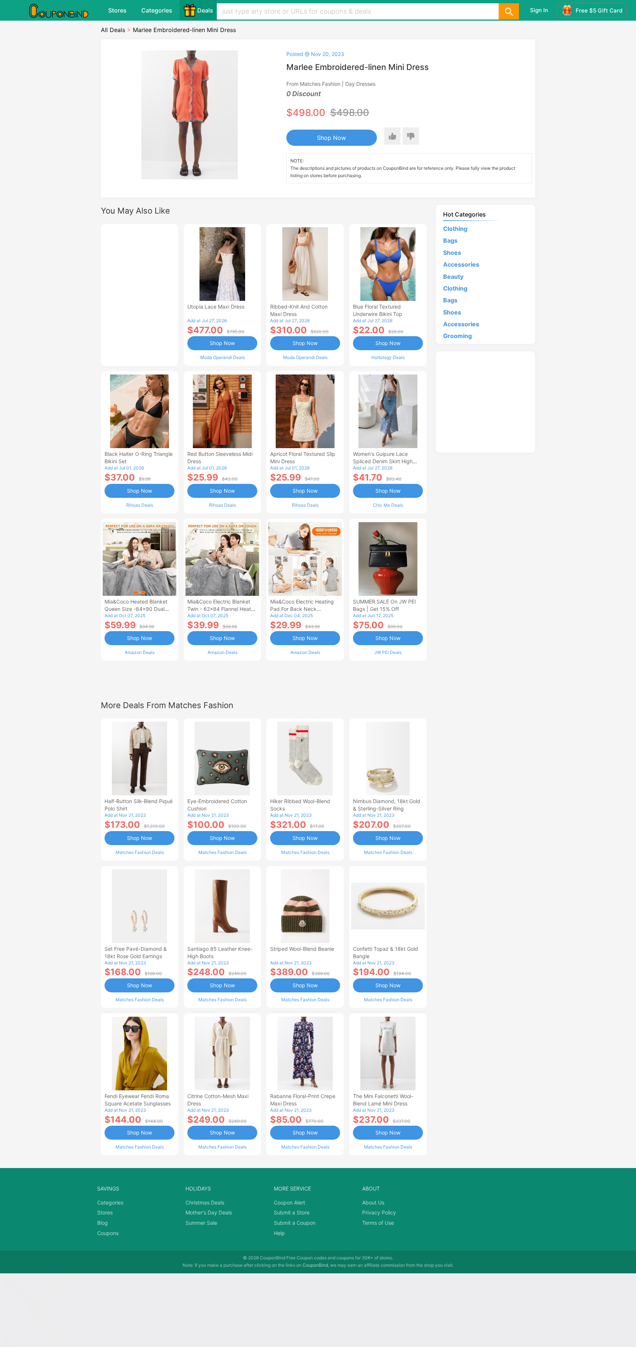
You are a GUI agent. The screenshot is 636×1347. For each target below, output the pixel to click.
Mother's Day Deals (209, 1212)
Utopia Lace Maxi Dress (215, 306)
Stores (117, 10)
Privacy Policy (379, 1212)
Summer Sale (201, 1223)
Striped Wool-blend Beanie (302, 949)
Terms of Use (378, 1223)
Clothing (455, 228)
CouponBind (315, 1265)
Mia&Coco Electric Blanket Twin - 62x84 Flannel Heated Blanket (222, 608)
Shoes (452, 252)
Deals (205, 10)
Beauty (453, 276)
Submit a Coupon (294, 1223)
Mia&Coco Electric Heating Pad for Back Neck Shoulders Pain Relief (302, 608)
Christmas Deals (205, 1202)
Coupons (108, 1233)
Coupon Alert (289, 1202)
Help (279, 1233)
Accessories (461, 264)
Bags (450, 240)
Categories (156, 10)
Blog (102, 1223)
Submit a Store (292, 1212)
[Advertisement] (139, 294)
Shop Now (331, 137)
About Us (373, 1202)
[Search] (508, 11)
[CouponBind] (64, 10)
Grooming (457, 336)
